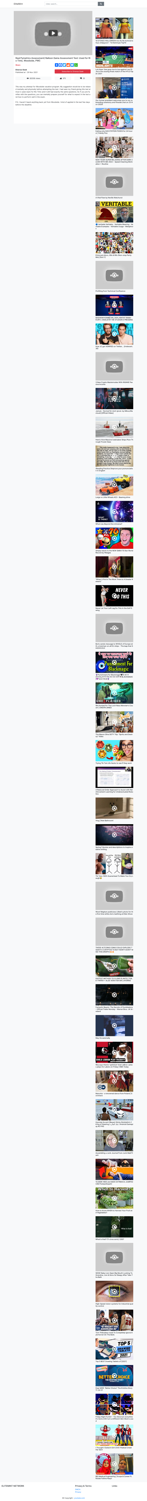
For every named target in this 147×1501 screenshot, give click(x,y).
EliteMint (18, 4)
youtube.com (79, 1498)
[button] (101, 4)
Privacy (78, 1492)
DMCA (77, 1489)
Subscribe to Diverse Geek (73, 71)
